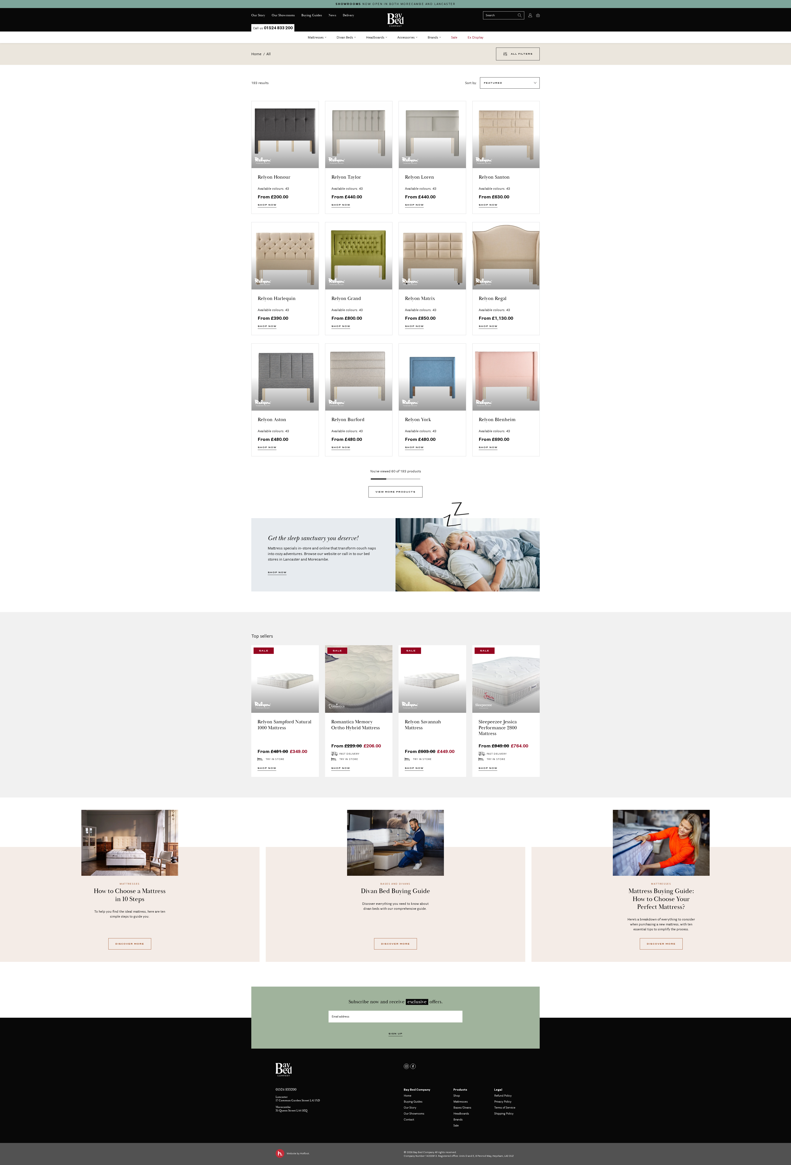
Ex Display (475, 37)
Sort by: (471, 83)
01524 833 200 (273, 28)
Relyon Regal (493, 299)
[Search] (503, 15)
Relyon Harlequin (277, 299)
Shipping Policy (504, 1113)
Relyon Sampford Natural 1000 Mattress (284, 725)
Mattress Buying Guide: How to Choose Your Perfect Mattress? (661, 899)
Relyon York (418, 420)
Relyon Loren (419, 177)
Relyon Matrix (420, 299)
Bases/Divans (462, 1107)
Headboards (375, 37)
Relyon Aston (272, 420)
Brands (433, 37)
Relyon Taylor (346, 177)
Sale (454, 37)
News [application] (332, 15)
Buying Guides (413, 1101)
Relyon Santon (494, 177)
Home (256, 53)
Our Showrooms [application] (283, 15)
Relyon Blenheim (497, 420)
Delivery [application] (348, 15)
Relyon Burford (347, 420)
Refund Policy (503, 1096)
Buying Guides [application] (311, 15)
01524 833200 (286, 1090)
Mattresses (316, 37)
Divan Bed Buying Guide (395, 891)
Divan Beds (345, 37)
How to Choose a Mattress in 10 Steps (130, 895)
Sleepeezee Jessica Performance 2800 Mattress (498, 728)
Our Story (410, 1107)
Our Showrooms (414, 1113)
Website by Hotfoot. (298, 1153)
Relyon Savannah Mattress (423, 725)
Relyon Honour (274, 177)
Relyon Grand (346, 299)
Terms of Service (504, 1107)
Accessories (406, 37)
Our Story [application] (258, 15)
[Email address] (395, 1016)
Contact (409, 1119)
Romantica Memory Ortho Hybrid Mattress (355, 725)
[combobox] (510, 83)
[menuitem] (258, 15)
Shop (456, 1096)
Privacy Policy (502, 1101)
